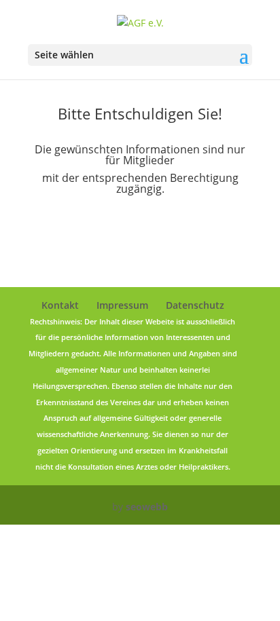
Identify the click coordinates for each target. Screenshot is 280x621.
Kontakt (60, 305)
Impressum (122, 305)
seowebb (147, 506)
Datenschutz (195, 305)
